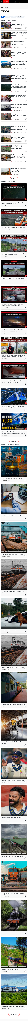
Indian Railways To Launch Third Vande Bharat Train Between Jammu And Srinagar (19, 128)
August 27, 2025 (5, 706)
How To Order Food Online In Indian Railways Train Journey (14, 516)
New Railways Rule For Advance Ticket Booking (13, 1006)
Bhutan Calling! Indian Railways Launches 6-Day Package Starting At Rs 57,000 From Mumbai (19, 63)
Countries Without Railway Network (10, 932)
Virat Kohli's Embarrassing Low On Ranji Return (13, 780)
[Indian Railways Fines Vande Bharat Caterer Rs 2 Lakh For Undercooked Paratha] (6, 138)
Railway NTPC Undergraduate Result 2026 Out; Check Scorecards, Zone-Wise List (19, 77)
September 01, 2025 (6, 669)
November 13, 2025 (6, 480)
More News (13, 178)
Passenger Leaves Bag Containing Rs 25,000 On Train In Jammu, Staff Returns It (19, 115)
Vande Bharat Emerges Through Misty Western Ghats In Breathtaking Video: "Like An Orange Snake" (19, 87)
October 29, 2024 (5, 933)
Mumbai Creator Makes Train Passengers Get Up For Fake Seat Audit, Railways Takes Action (18, 53)
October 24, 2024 (5, 971)
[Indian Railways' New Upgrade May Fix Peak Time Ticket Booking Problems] (6, 107)
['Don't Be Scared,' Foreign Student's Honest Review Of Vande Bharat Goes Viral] (6, 25)
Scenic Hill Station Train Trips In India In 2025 (12, 856)
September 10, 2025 (6, 632)
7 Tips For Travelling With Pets (9, 630)
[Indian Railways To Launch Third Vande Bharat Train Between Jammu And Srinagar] (6, 129)
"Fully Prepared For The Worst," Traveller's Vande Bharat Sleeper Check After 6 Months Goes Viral (18, 157)
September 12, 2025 (6, 594)
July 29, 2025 (4, 745)
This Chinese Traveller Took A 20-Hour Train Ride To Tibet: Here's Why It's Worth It (19, 34)
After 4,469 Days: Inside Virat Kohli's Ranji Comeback (12, 818)
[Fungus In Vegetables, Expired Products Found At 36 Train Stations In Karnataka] (6, 148)
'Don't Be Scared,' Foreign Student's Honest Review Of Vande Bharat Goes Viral (18, 24)
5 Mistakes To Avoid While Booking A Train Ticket (13, 554)
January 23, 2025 (5, 858)
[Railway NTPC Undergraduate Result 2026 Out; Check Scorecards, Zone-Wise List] (6, 78)
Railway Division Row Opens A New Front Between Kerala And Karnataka (19, 97)
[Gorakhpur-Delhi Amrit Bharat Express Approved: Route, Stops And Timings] (6, 171)
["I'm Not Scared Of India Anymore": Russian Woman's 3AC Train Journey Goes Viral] (6, 44)
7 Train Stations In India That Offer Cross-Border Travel (13, 894)
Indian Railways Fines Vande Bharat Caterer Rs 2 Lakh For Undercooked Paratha (18, 137)
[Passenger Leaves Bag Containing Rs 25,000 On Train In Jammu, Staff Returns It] (6, 116)
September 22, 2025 (6, 556)
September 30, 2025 (6, 519)
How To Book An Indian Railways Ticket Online (13, 667)
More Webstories (13, 1014)
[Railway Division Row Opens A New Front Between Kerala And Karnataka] (6, 98)
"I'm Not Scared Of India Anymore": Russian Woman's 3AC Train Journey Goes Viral (18, 43)
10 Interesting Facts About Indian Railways (12, 478)
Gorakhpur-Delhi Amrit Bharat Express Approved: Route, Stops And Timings (18, 170)
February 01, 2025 (5, 782)
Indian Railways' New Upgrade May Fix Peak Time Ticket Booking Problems (19, 106)
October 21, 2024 (5, 1008)
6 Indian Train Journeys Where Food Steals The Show (13, 592)
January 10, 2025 (5, 896)
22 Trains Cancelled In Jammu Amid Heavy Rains (13, 704)
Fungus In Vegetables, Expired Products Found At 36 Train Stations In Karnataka (19, 147)
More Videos (13, 441)
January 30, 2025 (5, 820)
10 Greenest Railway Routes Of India (10, 969)
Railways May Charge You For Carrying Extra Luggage (12, 742)
